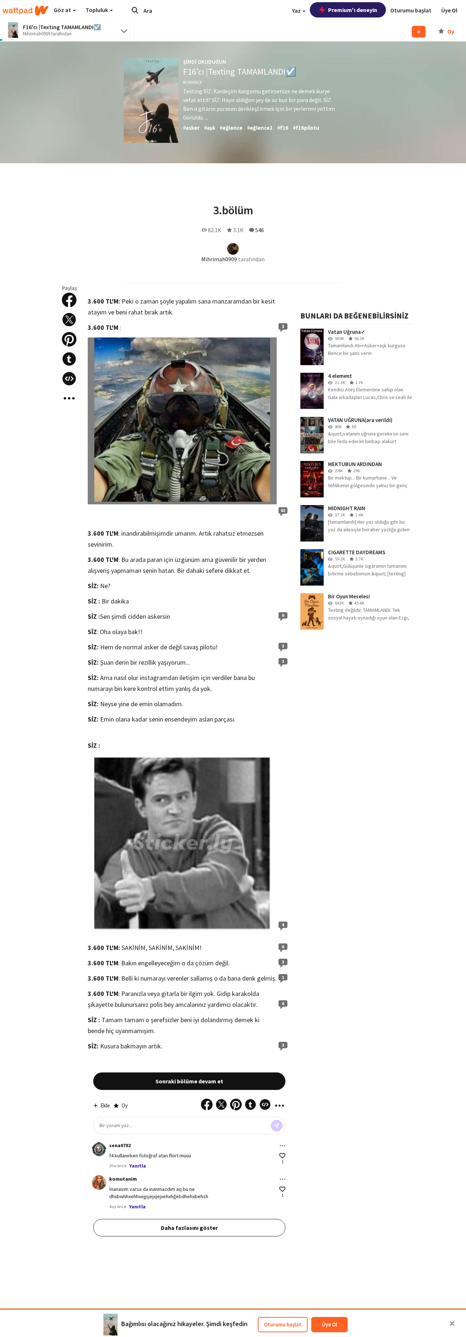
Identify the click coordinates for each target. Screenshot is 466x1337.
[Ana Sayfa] (25, 10)
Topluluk (97, 9)
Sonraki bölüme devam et (189, 1081)
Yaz (297, 10)
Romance (192, 82)
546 (259, 230)
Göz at (63, 9)
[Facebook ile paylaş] (69, 300)
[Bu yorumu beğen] (282, 1156)
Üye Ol (329, 1324)
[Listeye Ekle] (419, 32)
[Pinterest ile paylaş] (69, 339)
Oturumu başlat (282, 1324)
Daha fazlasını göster (189, 1227)
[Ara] (135, 10)
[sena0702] (99, 1149)
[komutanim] (99, 1182)
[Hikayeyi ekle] (69, 378)
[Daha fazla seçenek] (282, 1146)
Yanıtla (137, 1165)
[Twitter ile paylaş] (69, 319)
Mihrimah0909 (219, 259)
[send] (277, 1125)
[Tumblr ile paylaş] (69, 359)
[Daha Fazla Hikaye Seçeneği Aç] (69, 398)
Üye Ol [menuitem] (449, 10)
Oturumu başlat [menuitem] (410, 10)
